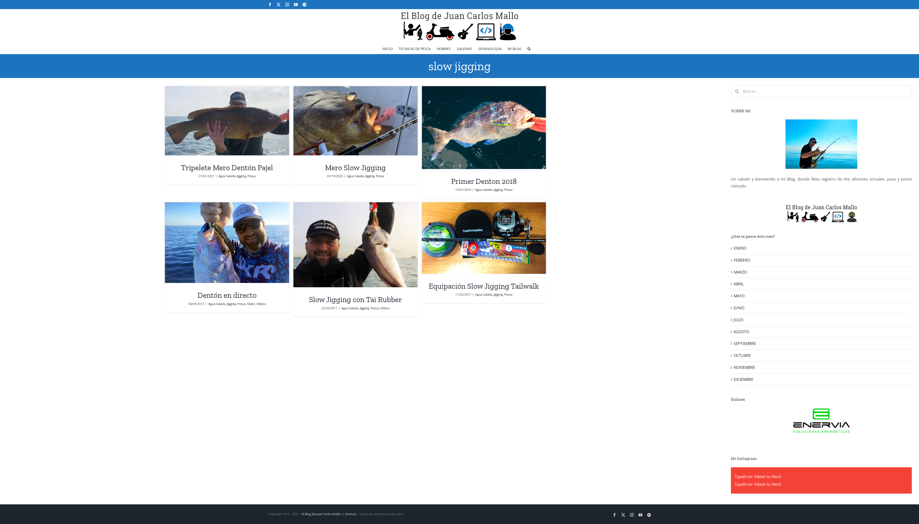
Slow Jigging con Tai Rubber (355, 299)
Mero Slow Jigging (355, 167)
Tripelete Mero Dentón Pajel (227, 167)
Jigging (241, 176)
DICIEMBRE (743, 379)
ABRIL (739, 284)
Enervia (351, 514)
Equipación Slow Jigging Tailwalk (484, 286)
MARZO (740, 272)
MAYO (739, 296)
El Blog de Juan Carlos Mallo (321, 514)
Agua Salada (226, 176)
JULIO (738, 319)
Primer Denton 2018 (484, 181)
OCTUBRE (742, 355)
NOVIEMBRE (744, 367)
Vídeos (261, 304)
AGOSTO (741, 331)
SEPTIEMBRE (745, 343)
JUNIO (739, 307)
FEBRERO (742, 260)
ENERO (740, 248)
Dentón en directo (227, 295)
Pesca (251, 176)
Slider (251, 304)
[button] (529, 48)
